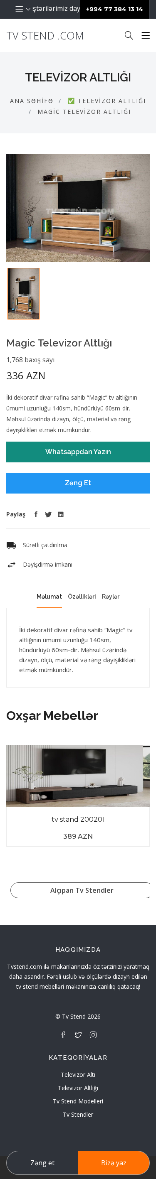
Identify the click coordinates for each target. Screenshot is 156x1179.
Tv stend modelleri (78, 1101)
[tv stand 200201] (78, 776)
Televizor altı (78, 1074)
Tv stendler (78, 1114)
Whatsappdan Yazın (78, 452)
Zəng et (42, 1162)
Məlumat (49, 596)
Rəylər (110, 596)
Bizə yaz (113, 1162)
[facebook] (63, 1034)
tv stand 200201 (78, 819)
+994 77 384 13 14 (114, 9)
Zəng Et (78, 483)
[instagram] (93, 1034)
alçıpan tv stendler (82, 890)
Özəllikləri (82, 596)
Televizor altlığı (78, 1088)
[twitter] (78, 1034)
